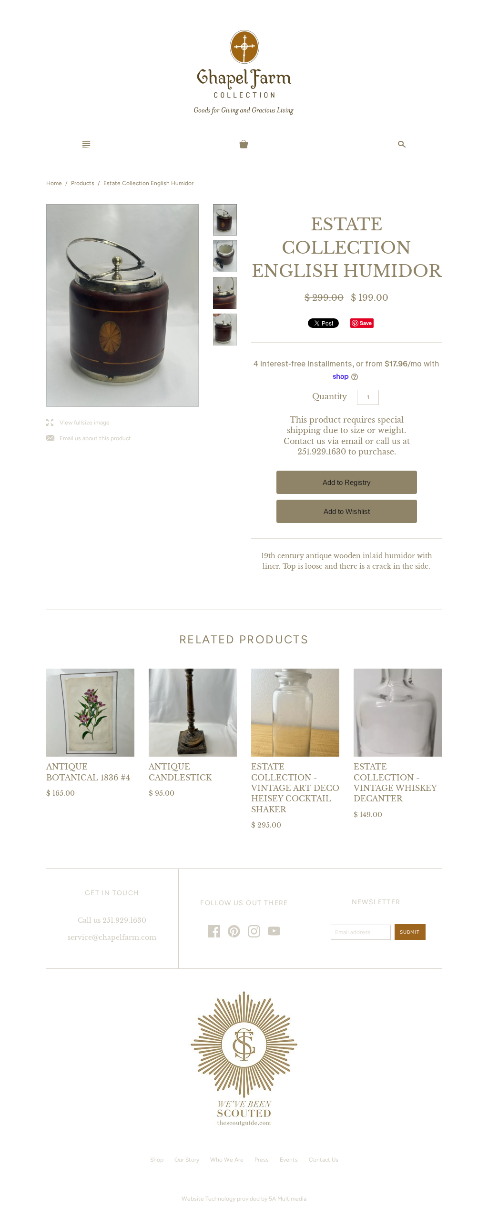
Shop (156, 1159)
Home (54, 183)
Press (261, 1159)
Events (289, 1159)
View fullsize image (78, 423)
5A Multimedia (287, 1198)
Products (82, 183)
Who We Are (227, 1159)
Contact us (304, 441)
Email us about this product (88, 438)
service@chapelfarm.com (112, 937)
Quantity (329, 396)
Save (366, 322)
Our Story (186, 1159)
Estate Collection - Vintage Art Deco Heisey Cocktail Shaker (295, 788)
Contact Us (323, 1159)
